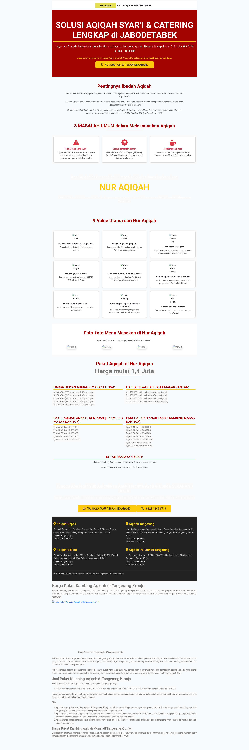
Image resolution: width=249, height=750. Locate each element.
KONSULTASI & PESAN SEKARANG (126, 64)
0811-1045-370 (65, 538)
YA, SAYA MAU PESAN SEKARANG (109, 508)
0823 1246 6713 (155, 508)
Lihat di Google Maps (63, 535)
